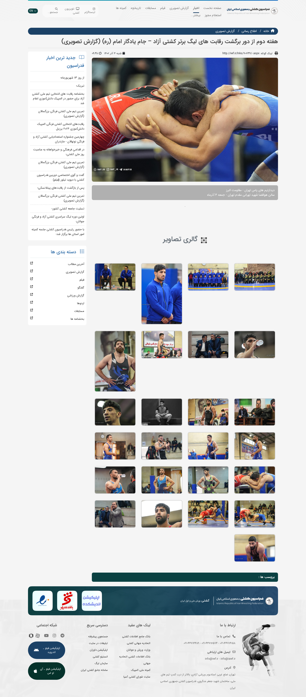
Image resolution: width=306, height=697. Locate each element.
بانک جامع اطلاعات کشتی (136, 636)
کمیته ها (121, 8)
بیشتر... (195, 15)
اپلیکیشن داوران (99, 650)
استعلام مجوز (213, 15)
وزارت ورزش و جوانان (138, 650)
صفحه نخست (212, 8)
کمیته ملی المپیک (140, 670)
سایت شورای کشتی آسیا (136, 677)
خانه (266, 31)
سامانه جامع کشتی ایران (94, 670)
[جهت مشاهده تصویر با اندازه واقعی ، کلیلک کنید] (185, 119)
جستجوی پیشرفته (98, 636)
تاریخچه (136, 8)
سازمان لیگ (101, 663)
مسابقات (150, 8)
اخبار (196, 8)
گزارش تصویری (179, 8)
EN (31, 11)
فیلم (162, 8)
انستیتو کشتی (100, 656)
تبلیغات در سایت (98, 643)
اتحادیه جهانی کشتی (138, 643)
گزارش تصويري (225, 31)
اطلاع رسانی (249, 31)
